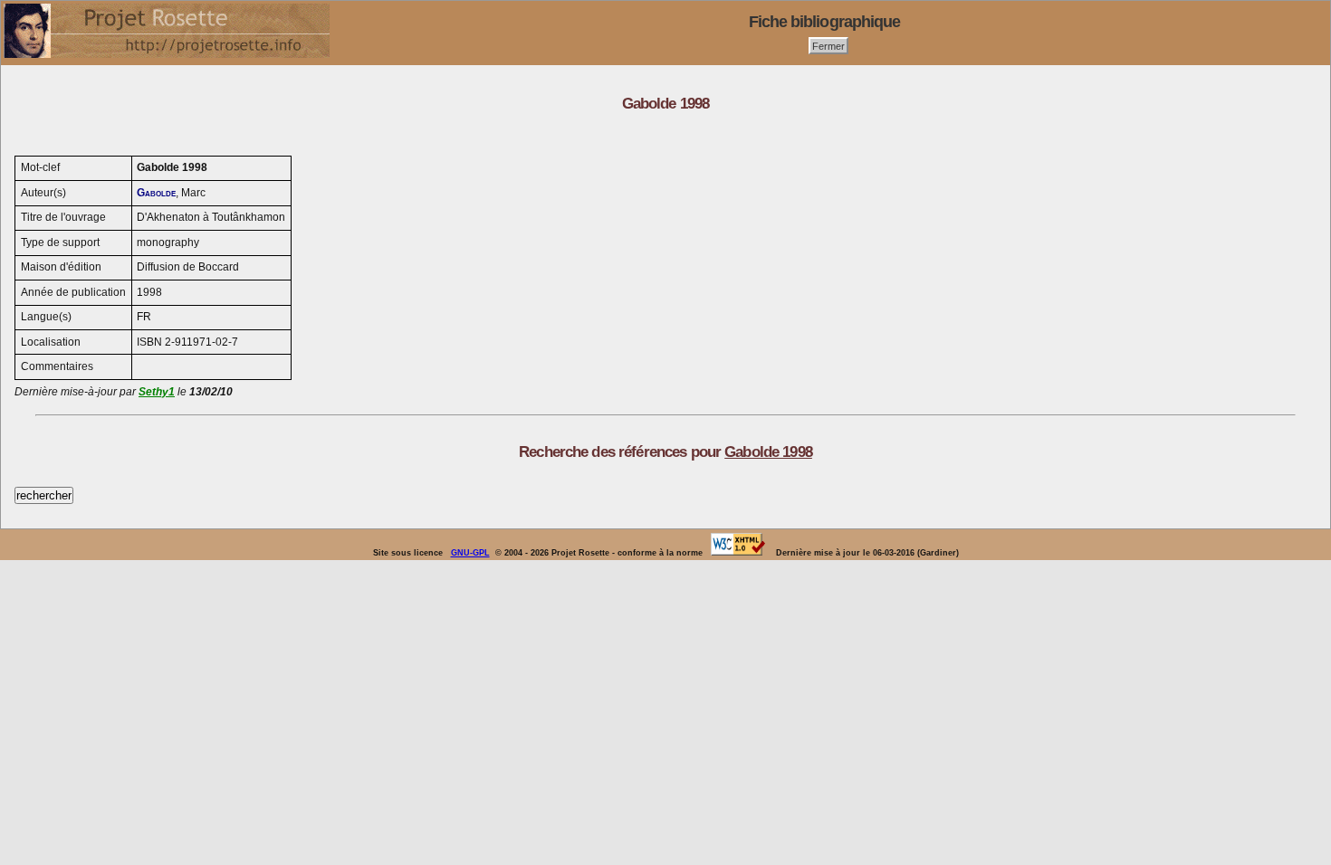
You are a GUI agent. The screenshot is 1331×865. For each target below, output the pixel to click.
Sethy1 (157, 391)
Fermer (828, 45)
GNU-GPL (470, 552)
